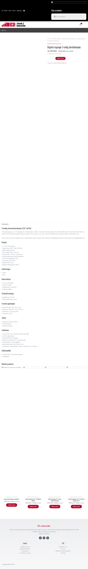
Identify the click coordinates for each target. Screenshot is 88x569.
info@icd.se (19, 10)
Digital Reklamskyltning (68, 38)
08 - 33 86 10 (4, 10)
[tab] (5, 224)
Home (49, 38)
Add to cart (60, 58)
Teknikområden (56, 38)
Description (5, 224)
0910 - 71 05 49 (12, 10)
